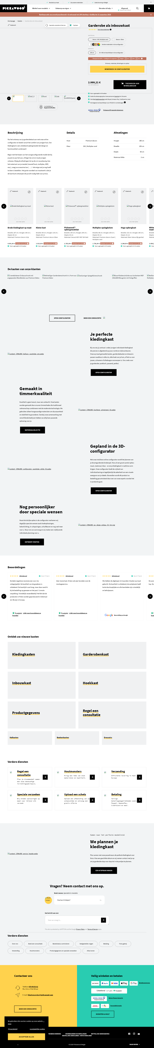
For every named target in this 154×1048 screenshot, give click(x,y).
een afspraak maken (103, 870)
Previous (9, 98)
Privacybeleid (12, 1029)
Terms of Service (93, 929)
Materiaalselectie (32, 430)
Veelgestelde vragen (86, 944)
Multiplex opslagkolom (103, 227)
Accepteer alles (26, 1037)
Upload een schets (75, 794)
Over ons (15, 944)
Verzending (118, 771)
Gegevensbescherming (53, 1034)
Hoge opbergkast (128, 227)
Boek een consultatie (92, 318)
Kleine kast (41, 227)
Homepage (11, 21)
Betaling (116, 794)
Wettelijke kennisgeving (100, 1034)
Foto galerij (123, 944)
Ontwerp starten (32, 542)
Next (79, 98)
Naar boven (134, 1044)
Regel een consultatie (24, 773)
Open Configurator (62, 318)
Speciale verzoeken (28, 794)
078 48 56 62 (33, 987)
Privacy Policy (80, 929)
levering (117, 96)
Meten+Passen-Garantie (116, 998)
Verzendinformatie (116, 1005)
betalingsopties (99, 99)
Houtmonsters (73, 771)
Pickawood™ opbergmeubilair (71, 228)
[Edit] (29, 192)
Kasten (20, 21)
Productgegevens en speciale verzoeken (63, 951)
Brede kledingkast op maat (19, 227)
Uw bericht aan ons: (52, 913)
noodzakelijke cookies (37, 1029)
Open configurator (103, 491)
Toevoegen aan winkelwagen (131, 84)
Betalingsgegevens (144, 983)
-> (103, 920)
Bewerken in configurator (117, 69)
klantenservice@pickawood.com (40, 995)
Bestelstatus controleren (61, 944)
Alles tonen (91, 951)
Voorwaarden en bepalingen (76, 1034)
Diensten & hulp (102, 1014)
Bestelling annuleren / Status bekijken (77, 1036)
